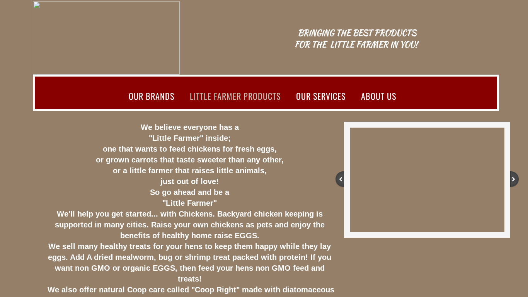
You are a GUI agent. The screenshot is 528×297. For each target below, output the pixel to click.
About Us (378, 96)
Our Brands (151, 96)
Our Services (321, 96)
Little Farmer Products (235, 96)
